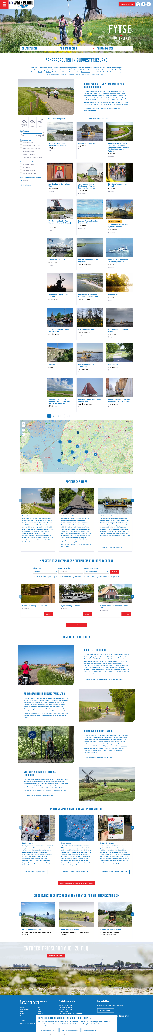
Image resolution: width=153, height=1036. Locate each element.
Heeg (39, 1009)
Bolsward (23, 1007)
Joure (39, 1011)
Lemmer (40, 1014)
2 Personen (37, 571)
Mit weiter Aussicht (29, 154)
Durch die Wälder (28, 142)
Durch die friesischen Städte (32, 145)
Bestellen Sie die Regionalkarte (35, 872)
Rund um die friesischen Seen (32, 157)
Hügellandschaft (28, 151)
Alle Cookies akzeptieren (48, 1030)
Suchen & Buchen (127, 4)
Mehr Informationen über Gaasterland (99, 758)
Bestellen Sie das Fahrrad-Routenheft (75, 872)
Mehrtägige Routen (29, 173)
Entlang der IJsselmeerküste (32, 148)
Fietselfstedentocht (46, 706)
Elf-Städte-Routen (29, 164)
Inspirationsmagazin (66, 1007)
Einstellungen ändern (91, 1030)
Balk (38, 1007)
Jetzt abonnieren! (105, 1010)
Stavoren (23, 1018)
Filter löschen (26, 185)
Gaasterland (92, 70)
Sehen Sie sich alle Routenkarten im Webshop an (76, 883)
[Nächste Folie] (132, 500)
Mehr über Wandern (56, 955)
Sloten (22, 1014)
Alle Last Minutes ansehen (76, 625)
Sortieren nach (95, 119)
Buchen (48, 614)
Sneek (40, 72)
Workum (48, 72)
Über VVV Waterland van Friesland (70, 1013)
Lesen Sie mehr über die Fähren (112, 547)
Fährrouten (26, 167)
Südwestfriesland (61, 67)
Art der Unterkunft (91, 568)
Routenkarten (85, 72)
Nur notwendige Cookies (70, 1030)
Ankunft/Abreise (64, 568)
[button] (62, 454)
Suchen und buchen (65, 1009)
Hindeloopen (24, 1009)
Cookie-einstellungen (99, 1034)
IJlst (21, 1011)
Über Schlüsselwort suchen (30, 177)
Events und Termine (65, 1005)
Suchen (114, 571)
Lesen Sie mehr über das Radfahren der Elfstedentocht (104, 679)
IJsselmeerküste (68, 70)
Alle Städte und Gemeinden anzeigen (33, 1023)
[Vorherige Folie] (20, 500)
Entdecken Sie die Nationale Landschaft (39, 795)
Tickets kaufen (64, 1011)
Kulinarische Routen (29, 170)
